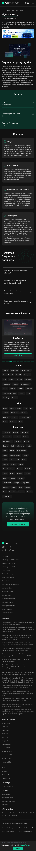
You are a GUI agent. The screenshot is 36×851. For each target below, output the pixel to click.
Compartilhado (24, 417)
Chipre (21, 464)
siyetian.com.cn (7, 104)
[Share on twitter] (3, 550)
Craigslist (29, 388)
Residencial (14, 413)
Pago (25, 408)
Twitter (20, 388)
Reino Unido (7, 437)
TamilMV (18, 375)
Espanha (5, 446)
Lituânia (27, 473)
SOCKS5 (14, 417)
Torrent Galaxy (25, 370)
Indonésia (12, 492)
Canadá (29, 492)
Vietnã (25, 455)
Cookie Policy (24, 845)
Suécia (5, 455)
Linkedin (5, 370)
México (24, 460)
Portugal (12, 478)
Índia (20, 487)
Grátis (5, 422)
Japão (29, 446)
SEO (28, 393)
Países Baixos (7, 441)
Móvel (5, 408)
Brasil (4, 492)
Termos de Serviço (8, 828)
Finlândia (28, 469)
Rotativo (6, 417)
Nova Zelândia (21, 450)
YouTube (19, 379)
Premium (5, 413)
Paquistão (18, 441)
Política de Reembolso (26, 831)
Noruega (15, 432)
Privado (24, 413)
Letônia (19, 473)
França (5, 450)
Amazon (14, 398)
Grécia (5, 473)
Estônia (19, 469)
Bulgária (21, 492)
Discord (21, 393)
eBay (4, 379)
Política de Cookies (8, 831)
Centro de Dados (15, 408)
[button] (28, 3)
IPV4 (20, 422)
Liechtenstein (7, 483)
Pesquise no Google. (9, 393)
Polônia (26, 441)
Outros (14, 815)
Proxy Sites (6, 10)
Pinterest (28, 379)
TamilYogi (6, 398)
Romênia (21, 478)
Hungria (16, 483)
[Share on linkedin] (6, 550)
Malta (5, 478)
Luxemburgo (7, 496)
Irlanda (12, 473)
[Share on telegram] (10, 550)
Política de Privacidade (26, 828)
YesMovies (14, 370)
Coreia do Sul (14, 460)
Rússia (5, 460)
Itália (12, 446)
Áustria (27, 487)
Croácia (13, 464)
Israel (12, 450)
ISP (31, 408)
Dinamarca (6, 432)
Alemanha (20, 446)
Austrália (6, 487)
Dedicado (13, 422)
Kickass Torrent (8, 375)
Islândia (14, 487)
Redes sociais (25, 384)
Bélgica (5, 464)
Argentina (25, 483)
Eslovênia (17, 437)
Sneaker (15, 384)
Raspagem (6, 384)
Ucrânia (25, 437)
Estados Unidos (15, 455)
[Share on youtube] (13, 550)
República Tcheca (8, 469)
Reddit (11, 379)
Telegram (27, 375)
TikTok (5, 388)
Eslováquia (24, 432)
